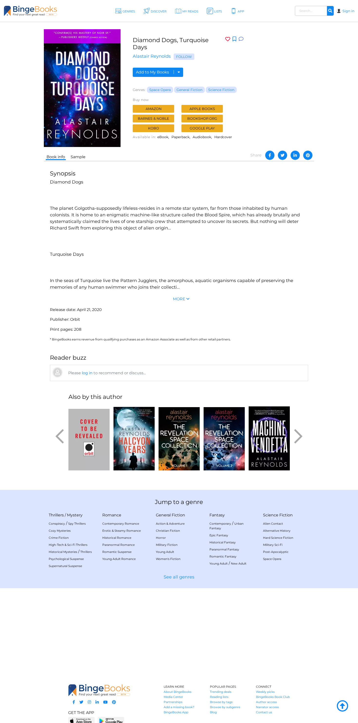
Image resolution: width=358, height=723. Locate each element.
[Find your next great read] (36, 11)
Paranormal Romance (118, 545)
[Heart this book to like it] (227, 39)
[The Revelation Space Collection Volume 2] (224, 437)
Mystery (75, 515)
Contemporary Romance (120, 523)
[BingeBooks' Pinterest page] (114, 702)
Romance (111, 515)
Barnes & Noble (153, 118)
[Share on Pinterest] (307, 155)
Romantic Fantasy (222, 556)
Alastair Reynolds (152, 56)
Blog (213, 712)
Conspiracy (57, 523)
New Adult (238, 563)
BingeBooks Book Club (273, 697)
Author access (266, 702)
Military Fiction (167, 545)
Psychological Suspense (66, 559)
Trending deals (220, 692)
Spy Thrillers (77, 523)
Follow (184, 57)
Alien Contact (273, 523)
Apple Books (202, 109)
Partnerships (173, 702)
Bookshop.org (202, 118)
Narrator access (267, 707)
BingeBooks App (176, 712)
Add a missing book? (179, 707)
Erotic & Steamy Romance (121, 530)
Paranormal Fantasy (224, 549)
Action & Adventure (170, 523)
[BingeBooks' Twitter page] (81, 702)
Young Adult (165, 552)
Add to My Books (153, 72)
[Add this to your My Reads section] (234, 39)
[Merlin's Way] (89, 437)
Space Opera (160, 90)
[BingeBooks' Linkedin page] (97, 702)
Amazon (153, 109)
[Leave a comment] (241, 39)
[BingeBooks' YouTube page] (105, 702)
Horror (161, 538)
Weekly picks (265, 692)
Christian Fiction (168, 530)
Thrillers (56, 515)
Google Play (202, 128)
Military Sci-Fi (273, 545)
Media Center (173, 697)
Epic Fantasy (218, 535)
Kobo (153, 128)
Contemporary (220, 523)
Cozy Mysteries (60, 530)
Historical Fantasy (222, 542)
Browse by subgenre (225, 707)
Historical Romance (116, 538)
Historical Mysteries (63, 552)
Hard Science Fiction (278, 538)
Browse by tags (221, 702)
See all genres (179, 577)
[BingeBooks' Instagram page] (89, 702)
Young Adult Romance (119, 559)
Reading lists (219, 697)
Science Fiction (221, 90)
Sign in (348, 11)
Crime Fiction (59, 538)
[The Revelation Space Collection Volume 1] (179, 437)
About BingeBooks (177, 692)
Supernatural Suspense (65, 566)
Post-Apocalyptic (276, 552)
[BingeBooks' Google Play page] (111, 720)
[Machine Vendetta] (269, 437)
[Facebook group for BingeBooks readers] (74, 702)
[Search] (330, 11)
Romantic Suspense (117, 552)
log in (87, 373)
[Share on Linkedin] (295, 155)
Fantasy (217, 515)
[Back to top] (342, 706)
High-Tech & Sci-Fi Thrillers (68, 545)
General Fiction (189, 90)
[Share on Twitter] (282, 155)
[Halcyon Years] (134, 437)
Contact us (264, 712)
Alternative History (277, 530)
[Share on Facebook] (269, 155)
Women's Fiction (168, 559)
